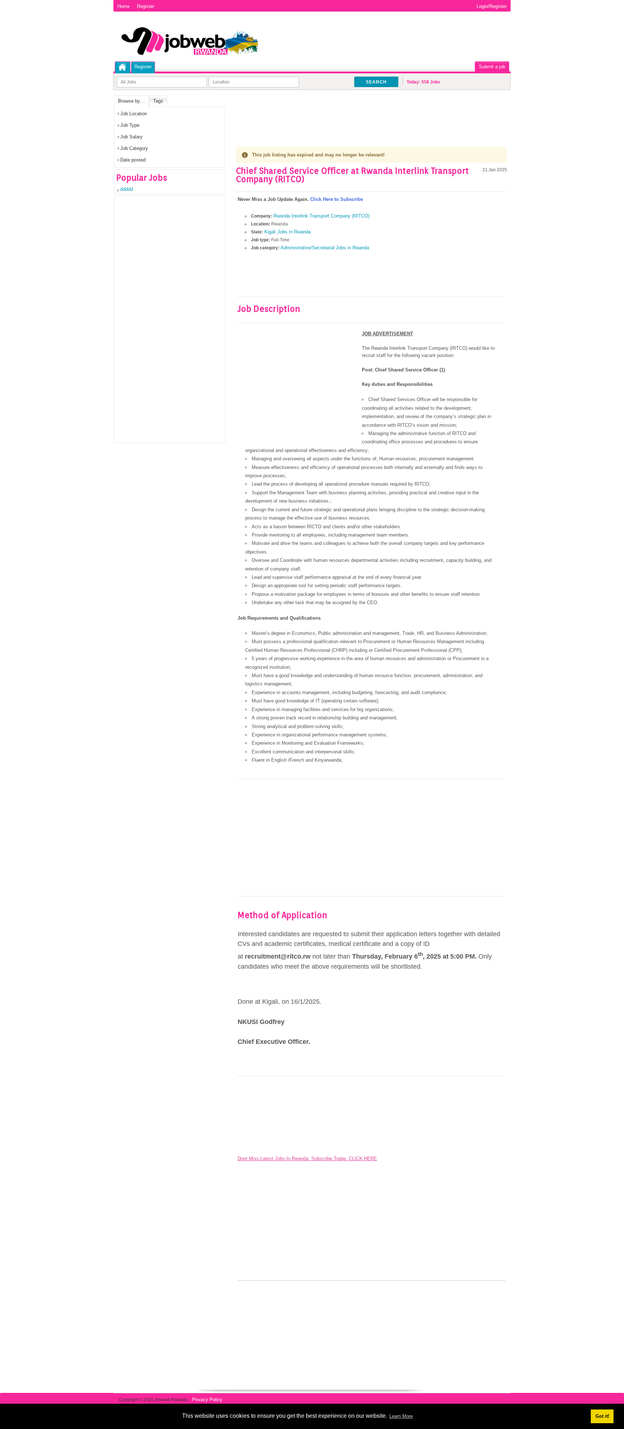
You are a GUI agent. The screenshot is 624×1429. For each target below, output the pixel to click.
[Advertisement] (367, 114)
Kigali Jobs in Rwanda (287, 231)
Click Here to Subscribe (336, 199)
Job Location (133, 113)
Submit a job (492, 66)
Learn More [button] (401, 1416)
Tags (158, 101)
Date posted (133, 160)
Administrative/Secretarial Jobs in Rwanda (325, 247)
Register (145, 6)
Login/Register (492, 6)
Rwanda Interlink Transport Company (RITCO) (321, 216)
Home (123, 6)
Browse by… (131, 101)
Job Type (129, 125)
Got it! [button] (602, 1416)
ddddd (126, 189)
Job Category (134, 148)
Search (376, 82)
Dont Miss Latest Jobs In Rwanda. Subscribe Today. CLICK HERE (307, 1158)
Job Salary (131, 136)
